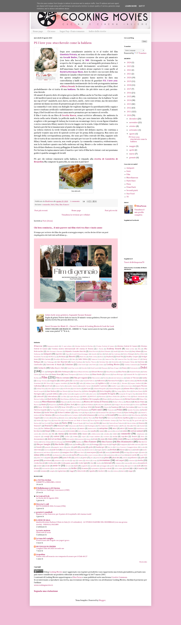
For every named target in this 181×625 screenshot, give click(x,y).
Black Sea (83, 356)
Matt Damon (76, 399)
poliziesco (134, 458)
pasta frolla (67, 458)
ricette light (82, 463)
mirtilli (46, 455)
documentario (39, 439)
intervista (37, 450)
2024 (129, 63)
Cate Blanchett (62, 362)
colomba (106, 434)
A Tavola (100, 349)
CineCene (140, 362)
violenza (115, 471)
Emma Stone (56, 374)
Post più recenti (41, 211)
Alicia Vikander (106, 351)
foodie (87, 444)
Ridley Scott (78, 412)
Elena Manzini (110, 372)
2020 (129, 78)
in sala (142, 447)
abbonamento (57, 428)
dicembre (133, 119)
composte (37, 436)
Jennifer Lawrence (101, 386)
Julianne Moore (129, 388)
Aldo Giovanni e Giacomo (54, 351)
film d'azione (107, 442)
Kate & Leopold (39, 391)
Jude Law (87, 388)
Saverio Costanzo (72, 415)
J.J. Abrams (123, 383)
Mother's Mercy (118, 402)
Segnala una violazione (46, 591)
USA (97, 423)
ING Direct (47, 383)
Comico (101, 364)
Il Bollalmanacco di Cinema (48, 488)
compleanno (140, 434)
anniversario (92, 428)
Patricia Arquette (40, 410)
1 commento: (75, 201)
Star (81, 418)
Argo (67, 354)
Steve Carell (111, 418)
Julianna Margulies (115, 388)
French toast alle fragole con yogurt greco (52, 540)
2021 (129, 74)
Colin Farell (82, 364)
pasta (56, 458)
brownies (71, 431)
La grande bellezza (52, 394)
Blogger (102, 600)
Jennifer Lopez (116, 386)
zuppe (130, 471)
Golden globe (64, 381)
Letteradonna (52, 396)
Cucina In (42, 368)
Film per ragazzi (80, 378)
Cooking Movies (113, 365)
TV (127, 197)
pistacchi (98, 457)
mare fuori (80, 452)
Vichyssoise (72, 426)
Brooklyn (57, 359)
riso (91, 463)
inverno (46, 450)
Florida (105, 378)
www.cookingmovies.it (43, 585)
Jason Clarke (60, 386)
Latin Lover (92, 394)
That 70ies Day (124, 420)
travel (127, 468)
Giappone (53, 381)
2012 (129, 108)
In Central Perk (42, 496)
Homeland (37, 383)
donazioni (80, 439)
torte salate (118, 468)
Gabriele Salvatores (117, 378)
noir (102, 455)
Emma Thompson (70, 374)
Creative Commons (119, 577)
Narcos (36, 404)
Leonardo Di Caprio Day (127, 394)
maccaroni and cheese (43, 452)
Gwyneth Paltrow (88, 381)
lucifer (145, 450)
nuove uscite (131, 455)
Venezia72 (49, 426)
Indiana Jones (90, 383)
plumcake (115, 458)
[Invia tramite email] (88, 201)
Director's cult (42, 504)
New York (70, 405)
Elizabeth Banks (135, 372)
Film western (96, 378)
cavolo (36, 434)
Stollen (38, 420)
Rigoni (87, 412)
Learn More (131, 6)
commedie (46, 205)
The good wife (137, 420)
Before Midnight (128, 354)
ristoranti (108, 463)
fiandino (78, 442)
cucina (114, 436)
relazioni (132, 460)
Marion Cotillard (39, 399)
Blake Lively (93, 356)
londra (137, 450)
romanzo (118, 463)
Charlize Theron (90, 362)
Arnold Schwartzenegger (80, 354)
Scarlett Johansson (88, 415)
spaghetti (84, 466)
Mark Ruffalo (52, 399)
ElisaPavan (141, 206)
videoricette (81, 471)
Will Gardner (115, 426)
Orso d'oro (136, 404)
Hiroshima (130, 381)
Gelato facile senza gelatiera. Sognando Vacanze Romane (68, 315)
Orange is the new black (122, 404)
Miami (105, 399)
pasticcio (77, 457)
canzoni (109, 431)
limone (122, 450)
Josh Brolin (66, 388)
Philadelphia (84, 410)
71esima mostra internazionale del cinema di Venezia (72, 349)
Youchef (142, 426)
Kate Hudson (51, 391)
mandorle (56, 452)
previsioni (47, 460)
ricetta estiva (53, 463)
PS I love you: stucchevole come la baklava (63, 43)
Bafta (107, 354)
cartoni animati (136, 431)
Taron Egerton (95, 420)
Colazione (69, 365)
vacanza (44, 471)
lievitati (113, 450)
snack (76, 466)
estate (102, 439)
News (79, 404)
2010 (129, 115)
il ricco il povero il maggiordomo (126, 447)
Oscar (144, 405)
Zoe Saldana (45, 428)
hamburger (100, 447)
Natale (43, 405)
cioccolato (73, 434)
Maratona (102, 396)
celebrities (44, 434)
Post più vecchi (111, 211)
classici (85, 434)
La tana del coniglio (44, 538)
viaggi (71, 471)
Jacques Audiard (135, 383)
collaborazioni (96, 434)
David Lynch (95, 368)
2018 (129, 85)
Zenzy (36, 428)
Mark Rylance (64, 399)
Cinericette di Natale (53, 365)
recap (94, 460)
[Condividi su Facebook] (94, 201)
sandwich (143, 463)
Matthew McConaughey (91, 399)
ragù (73, 460)
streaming (120, 466)
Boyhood (109, 357)
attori (115, 428)
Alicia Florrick (93, 351)
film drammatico (125, 442)
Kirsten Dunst (137, 391)
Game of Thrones (132, 378)
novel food (121, 455)
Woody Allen (126, 426)
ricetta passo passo (68, 463)
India (81, 383)
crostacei (106, 436)
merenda (115, 452)
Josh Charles (77, 388)
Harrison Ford (113, 381)
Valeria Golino (131, 423)
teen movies (46, 468)
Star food (99, 418)
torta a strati (106, 468)
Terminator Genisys (109, 420)
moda (67, 455)
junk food (55, 450)
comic (114, 434)
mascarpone (91, 452)
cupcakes (124, 436)
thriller (74, 468)
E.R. (43, 372)
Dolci (53, 205)
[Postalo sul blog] (90, 201)
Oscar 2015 (54, 407)
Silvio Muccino (136, 415)
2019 (129, 81)
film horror (142, 442)
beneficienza (140, 428)
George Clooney (42, 381)
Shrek (127, 415)
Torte (64, 423)
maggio (132, 146)
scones (39, 466)
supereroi (130, 466)
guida (91, 447)
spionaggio (103, 466)
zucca (123, 471)
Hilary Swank (68, 87)
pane (48, 458)
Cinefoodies (38, 365)
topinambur (95, 468)
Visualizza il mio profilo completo (139, 212)
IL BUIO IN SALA (43, 520)
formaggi (95, 444)
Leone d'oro (142, 394)
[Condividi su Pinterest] (96, 201)
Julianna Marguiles (100, 388)
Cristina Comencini (130, 364)
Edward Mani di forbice (81, 372)
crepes (83, 436)
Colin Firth (92, 364)
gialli (75, 447)
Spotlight (74, 418)
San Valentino (47, 415)
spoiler (112, 466)
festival (68, 442)
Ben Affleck (141, 354)
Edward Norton (97, 372)
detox (142, 436)
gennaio (132, 158)
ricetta (140, 460)
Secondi (110, 415)
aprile (132, 150)
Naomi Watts (139, 402)
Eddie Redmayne (64, 372)
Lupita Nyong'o (74, 396)
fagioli (129, 439)
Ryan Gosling (129, 412)
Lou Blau (63, 396)
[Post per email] (83, 201)
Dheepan (104, 368)
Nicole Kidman (88, 404)
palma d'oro (40, 457)
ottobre (132, 126)
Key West (127, 391)
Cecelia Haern (69, 116)
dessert (134, 436)
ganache (47, 447)
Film (57, 205)
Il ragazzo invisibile (60, 383)
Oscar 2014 (42, 407)
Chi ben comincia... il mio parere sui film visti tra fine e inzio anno (68, 228)
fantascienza (139, 439)
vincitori (101, 471)
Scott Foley (101, 415)
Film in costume (62, 378)
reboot (87, 460)
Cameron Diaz (109, 359)
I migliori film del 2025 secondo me (50, 548)
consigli (47, 436)
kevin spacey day (78, 450)
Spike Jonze (65, 418)
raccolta (67, 460)
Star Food (130, 194)
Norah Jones (100, 404)
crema (75, 436)
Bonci (101, 356)
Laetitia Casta (66, 394)
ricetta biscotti (39, 463)
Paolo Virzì (141, 407)
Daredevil (84, 368)
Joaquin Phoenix (141, 386)
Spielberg (55, 418)
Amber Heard (124, 351)
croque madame (94, 436)
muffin (74, 455)
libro (105, 450)
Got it (142, 6)
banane (130, 428)
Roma (94, 412)
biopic (47, 431)
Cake (73, 359)
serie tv (56, 466)
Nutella (109, 404)
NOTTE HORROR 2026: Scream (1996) (51, 506)
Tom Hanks (55, 423)
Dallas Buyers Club (57, 368)
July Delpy (141, 388)
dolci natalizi (70, 439)
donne (88, 439)
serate (47, 466)
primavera (57, 460)
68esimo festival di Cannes (127, 346)
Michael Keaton (130, 399)
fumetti (39, 447)
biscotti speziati (60, 431)
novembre (133, 123)
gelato (69, 447)
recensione (104, 460)
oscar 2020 (143, 455)
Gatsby (144, 378)
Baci (100, 354)
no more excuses (92, 455)
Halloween (101, 381)
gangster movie (58, 447)
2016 (129, 93)
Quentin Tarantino (133, 410)
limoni (130, 450)
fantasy (36, 442)
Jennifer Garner (86, 386)
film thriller (59, 444)
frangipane (123, 444)
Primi (119, 410)
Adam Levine (129, 349)
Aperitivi (59, 354)
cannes (101, 431)
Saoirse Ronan (59, 415)
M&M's (84, 396)
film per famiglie (43, 444)
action (67, 428)
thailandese (64, 468)
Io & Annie (113, 383)
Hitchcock (140, 381)
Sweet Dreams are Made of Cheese (75, 420)
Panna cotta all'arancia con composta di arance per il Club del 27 (61, 556)
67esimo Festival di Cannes (105, 346)
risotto (98, 463)
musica (82, 455)
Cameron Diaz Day (123, 359)
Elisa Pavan (122, 372)
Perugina (74, 410)
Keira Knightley (106, 391)
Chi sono (51, 31)
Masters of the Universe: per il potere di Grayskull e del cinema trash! (63, 514)
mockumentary (57, 455)
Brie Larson (45, 359)
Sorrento (46, 418)
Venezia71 (37, 426)
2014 (129, 100)
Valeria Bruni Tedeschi (116, 423)
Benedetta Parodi (39, 356)
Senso (120, 415)
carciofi (117, 431)
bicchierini (38, 431)
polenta (124, 457)
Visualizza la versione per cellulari (76, 215)
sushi (139, 466)
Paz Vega (53, 410)
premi (36, 460)
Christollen (115, 362)
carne (124, 431)
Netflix (61, 405)
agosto (132, 134)
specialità (93, 466)
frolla (145, 444)
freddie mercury (135, 444)
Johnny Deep (41, 388)
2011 (129, 112)
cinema (61, 434)
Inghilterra (102, 383)
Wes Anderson (103, 426)
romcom (127, 463)
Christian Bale (104, 362)
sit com (68, 466)
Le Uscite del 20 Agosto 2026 (47, 498)
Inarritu (73, 383)
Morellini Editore (75, 402)
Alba (139, 349)
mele (101, 452)
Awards (94, 354)
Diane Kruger (114, 368)
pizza (106, 458)
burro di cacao (82, 431)
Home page (38, 31)
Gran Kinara (76, 381)
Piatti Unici (131, 181)
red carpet (119, 460)
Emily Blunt (45, 374)
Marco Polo (126, 396)
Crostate (143, 365)
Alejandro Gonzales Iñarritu (75, 351)
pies (91, 457)
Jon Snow (57, 388)
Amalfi (115, 351)
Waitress (82, 426)
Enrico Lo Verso (84, 374)
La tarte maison (43, 531)
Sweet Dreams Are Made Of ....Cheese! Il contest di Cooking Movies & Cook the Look (79, 326)
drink (95, 439)
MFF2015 (93, 396)
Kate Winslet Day (76, 391)
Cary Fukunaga (49, 362)
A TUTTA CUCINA (43, 480)
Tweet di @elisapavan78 (134, 262)
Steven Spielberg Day (140, 418)
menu (107, 452)
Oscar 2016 (65, 407)
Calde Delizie (83, 359)
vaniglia (52, 471)
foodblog (78, 444)
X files (135, 426)
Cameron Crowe (96, 359)
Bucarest (66, 359)
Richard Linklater (64, 412)
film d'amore (64, 205)
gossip (82, 447)
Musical (129, 402)
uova (35, 471)
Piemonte (111, 410)
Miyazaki (64, 402)
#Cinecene (38, 346)
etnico (110, 439)
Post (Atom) (48, 221)
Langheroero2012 (80, 394)
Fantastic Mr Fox (132, 374)
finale (71, 444)
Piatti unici (96, 410)
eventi (119, 439)
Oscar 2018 (87, 407)
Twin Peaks (89, 423)
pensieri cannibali (44, 512)
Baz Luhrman (115, 354)
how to (110, 447)
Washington (91, 426)
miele (143, 452)
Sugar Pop (47, 420)
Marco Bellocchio (114, 396)
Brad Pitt (119, 357)
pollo (142, 458)
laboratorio (90, 450)
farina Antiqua (46, 442)
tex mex (55, 468)
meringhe (135, 452)
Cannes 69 (136, 359)
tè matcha (140, 468)
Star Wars (89, 418)
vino (108, 471)
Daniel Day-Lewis (73, 368)
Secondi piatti (132, 190)
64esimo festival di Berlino (84, 346)
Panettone (114, 407)
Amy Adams (136, 351)
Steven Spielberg (124, 418)
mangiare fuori (68, 452)
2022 (129, 70)
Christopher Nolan (128, 362)
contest (56, 436)
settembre (133, 130)
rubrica (134, 463)
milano (37, 455)
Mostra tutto (143, 562)
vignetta (92, 471)
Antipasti (130, 168)
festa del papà (58, 442)
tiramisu (85, 468)
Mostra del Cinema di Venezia (96, 402)
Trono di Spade (78, 423)
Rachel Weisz (49, 412)
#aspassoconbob (52, 346)
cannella (93, 431)
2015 (129, 97)
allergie (74, 428)
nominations (111, 455)
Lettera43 (40, 396)
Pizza (128, 184)
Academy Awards (114, 349)
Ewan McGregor (118, 374)
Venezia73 (61, 426)
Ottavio (106, 407)
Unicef (104, 423)
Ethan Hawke (97, 374)
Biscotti (72, 357)
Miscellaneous (132, 178)
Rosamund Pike (103, 412)
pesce (85, 458)
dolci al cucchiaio (55, 439)
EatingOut (50, 372)
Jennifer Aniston (72, 386)
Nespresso (52, 404)
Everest (107, 374)
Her (123, 381)
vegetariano (61, 471)
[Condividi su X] (92, 201)
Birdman (62, 357)
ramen (80, 460)
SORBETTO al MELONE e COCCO (48, 482)
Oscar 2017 (76, 407)
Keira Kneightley (90, 391)
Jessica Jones (128, 386)
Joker (49, 388)
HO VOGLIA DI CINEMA (46, 547)
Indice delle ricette (97, 31)
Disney (124, 368)
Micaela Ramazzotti (116, 399)
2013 (129, 104)
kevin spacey (66, 450)
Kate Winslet (63, 391)
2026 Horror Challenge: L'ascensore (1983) (52, 490)
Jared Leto (49, 386)
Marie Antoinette (139, 396)
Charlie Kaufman (76, 362)
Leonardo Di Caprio (107, 394)
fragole (114, 444)
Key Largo (118, 391)
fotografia (105, 444)
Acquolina (40, 554)
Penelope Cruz (64, 410)
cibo (52, 434)
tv (133, 468)
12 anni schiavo (66, 346)
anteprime (103, 428)
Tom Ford (44, 423)
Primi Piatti (131, 187)
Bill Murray (52, 356)
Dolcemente (134, 368)
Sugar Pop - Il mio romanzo (72, 31)
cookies (67, 436)
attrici (122, 428)
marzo (132, 154)
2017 (129, 89)
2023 (129, 66)
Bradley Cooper (132, 357)
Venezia (141, 423)
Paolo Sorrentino (128, 407)
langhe (99, 450)
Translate (143, 53)
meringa (126, 452)
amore (82, 428)
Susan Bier (57, 420)
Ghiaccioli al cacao (43, 532)
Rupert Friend (116, 412)
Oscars (97, 407)
